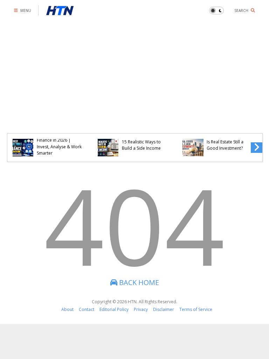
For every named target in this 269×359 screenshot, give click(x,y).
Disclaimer (163, 309)
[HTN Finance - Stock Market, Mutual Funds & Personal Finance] (60, 12)
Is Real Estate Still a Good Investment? (225, 145)
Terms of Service (195, 309)
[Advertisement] (134, 74)
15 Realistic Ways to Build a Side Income (141, 145)
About (67, 309)
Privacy (141, 309)
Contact (86, 309)
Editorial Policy (114, 309)
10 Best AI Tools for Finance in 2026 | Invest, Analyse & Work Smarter (59, 143)
